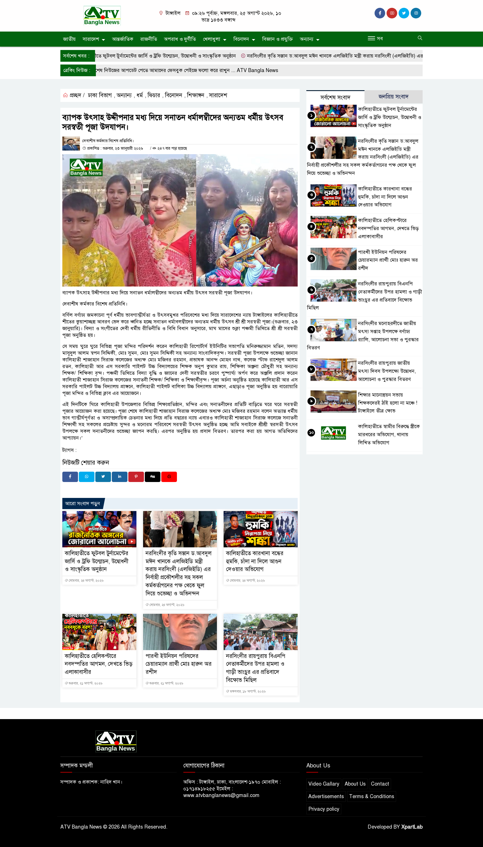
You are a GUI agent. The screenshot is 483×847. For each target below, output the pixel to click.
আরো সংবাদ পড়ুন (82, 503)
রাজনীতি (148, 39)
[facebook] (380, 13)
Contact (380, 784)
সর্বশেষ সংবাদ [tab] (336, 97)
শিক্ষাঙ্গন (195, 95)
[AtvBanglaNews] (103, 15)
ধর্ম (139, 95)
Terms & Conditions (371, 796)
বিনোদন (241, 39)
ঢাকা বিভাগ (100, 95)
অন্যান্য (306, 39)
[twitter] (404, 13)
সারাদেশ (91, 39)
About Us (355, 784)
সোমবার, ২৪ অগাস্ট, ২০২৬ (85, 581)
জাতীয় (69, 39)
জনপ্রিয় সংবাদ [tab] (394, 96)
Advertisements (326, 796)
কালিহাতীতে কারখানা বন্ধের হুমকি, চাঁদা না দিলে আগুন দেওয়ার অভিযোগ (254, 561)
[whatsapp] (86, 477)
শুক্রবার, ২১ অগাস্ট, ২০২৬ (85, 683)
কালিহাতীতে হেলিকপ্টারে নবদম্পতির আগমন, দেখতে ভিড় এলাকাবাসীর (98, 664)
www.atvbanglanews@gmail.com (221, 795)
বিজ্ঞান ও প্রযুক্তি (277, 39)
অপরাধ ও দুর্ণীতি (180, 39)
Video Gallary (323, 784)
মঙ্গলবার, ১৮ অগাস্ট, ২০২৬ (247, 691)
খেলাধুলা (211, 39)
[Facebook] (70, 477)
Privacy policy (323, 809)
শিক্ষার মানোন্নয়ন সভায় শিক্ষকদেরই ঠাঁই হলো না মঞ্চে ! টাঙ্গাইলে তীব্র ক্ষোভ (387, 403)
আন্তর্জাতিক (122, 39)
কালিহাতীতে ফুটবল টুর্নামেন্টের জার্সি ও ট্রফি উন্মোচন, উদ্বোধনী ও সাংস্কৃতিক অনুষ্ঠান (132, 56)
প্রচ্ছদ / (76, 95)
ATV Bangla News (234, 70)
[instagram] (416, 13)
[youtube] (392, 13)
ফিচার (154, 95)
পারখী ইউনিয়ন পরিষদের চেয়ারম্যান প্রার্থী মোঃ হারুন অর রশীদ (179, 664)
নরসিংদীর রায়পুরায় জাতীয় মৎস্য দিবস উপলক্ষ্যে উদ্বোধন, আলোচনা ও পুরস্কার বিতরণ (387, 371)
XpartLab (412, 827)
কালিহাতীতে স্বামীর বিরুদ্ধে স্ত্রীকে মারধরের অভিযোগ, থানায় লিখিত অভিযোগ (389, 434)
